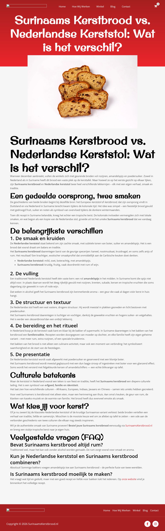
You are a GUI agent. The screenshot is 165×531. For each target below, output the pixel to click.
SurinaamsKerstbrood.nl (138, 425)
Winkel (100, 6)
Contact (126, 6)
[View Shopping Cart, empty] (156, 6)
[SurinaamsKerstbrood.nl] (26, 6)
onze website (129, 479)
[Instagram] (155, 524)
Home (62, 6)
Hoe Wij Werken (81, 6)
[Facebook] (147, 524)
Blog (112, 6)
